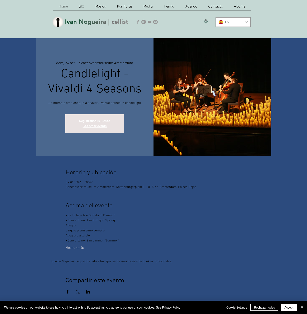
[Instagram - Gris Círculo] (143, 22)
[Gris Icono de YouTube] (149, 22)
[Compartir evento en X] (78, 292)
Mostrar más (75, 248)
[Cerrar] (301, 307)
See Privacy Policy (168, 307)
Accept (288, 307)
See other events (95, 126)
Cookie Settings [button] (236, 307)
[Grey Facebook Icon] (138, 22)
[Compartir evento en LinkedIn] (88, 292)
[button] (206, 21)
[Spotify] (155, 22)
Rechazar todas (264, 307)
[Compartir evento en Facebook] (68, 292)
